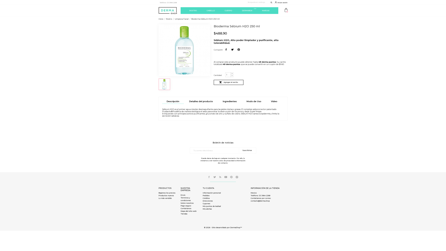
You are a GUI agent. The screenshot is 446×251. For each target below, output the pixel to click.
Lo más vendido (165, 198)
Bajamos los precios (167, 193)
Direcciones (208, 201)
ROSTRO (193, 11)
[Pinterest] (238, 49)
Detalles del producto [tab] (201, 101)
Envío (183, 195)
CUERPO (228, 11)
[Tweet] (232, 49)
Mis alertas (207, 209)
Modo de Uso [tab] (253, 101)
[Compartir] (226, 49)
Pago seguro (186, 206)
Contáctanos (186, 208)
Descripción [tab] (173, 101)
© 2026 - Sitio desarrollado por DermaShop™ (223, 227)
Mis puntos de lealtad (212, 206)
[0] (286, 10)
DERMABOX (249, 10)
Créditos (206, 198)
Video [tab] (274, 101)
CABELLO (211, 11)
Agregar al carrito (228, 82)
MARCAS (265, 11)
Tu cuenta (208, 188)
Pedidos (206, 196)
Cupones (206, 204)
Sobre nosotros (187, 203)
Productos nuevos (166, 196)
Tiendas (184, 214)
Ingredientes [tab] (230, 101)
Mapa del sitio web (189, 211)
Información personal (212, 193)
